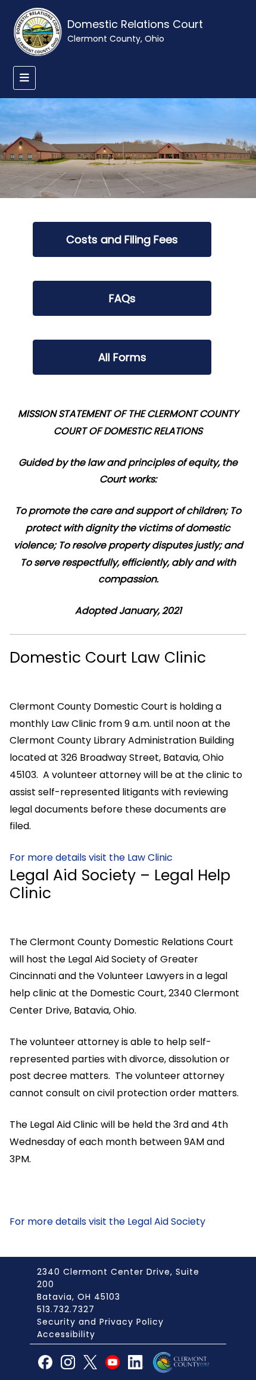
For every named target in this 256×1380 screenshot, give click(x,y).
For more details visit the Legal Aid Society (107, 1221)
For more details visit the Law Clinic (91, 857)
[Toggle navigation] (24, 78)
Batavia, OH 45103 (78, 1297)
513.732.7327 (66, 1309)
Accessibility (66, 1334)
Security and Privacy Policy (100, 1322)
